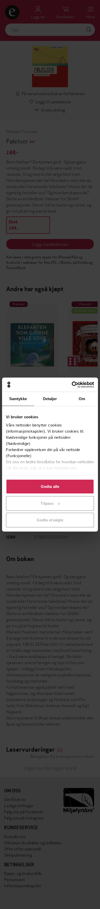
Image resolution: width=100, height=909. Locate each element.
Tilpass (47, 503)
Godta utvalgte (50, 520)
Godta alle (50, 486)
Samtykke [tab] (18, 399)
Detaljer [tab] (50, 399)
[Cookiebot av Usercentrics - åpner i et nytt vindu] (72, 384)
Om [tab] (82, 399)
